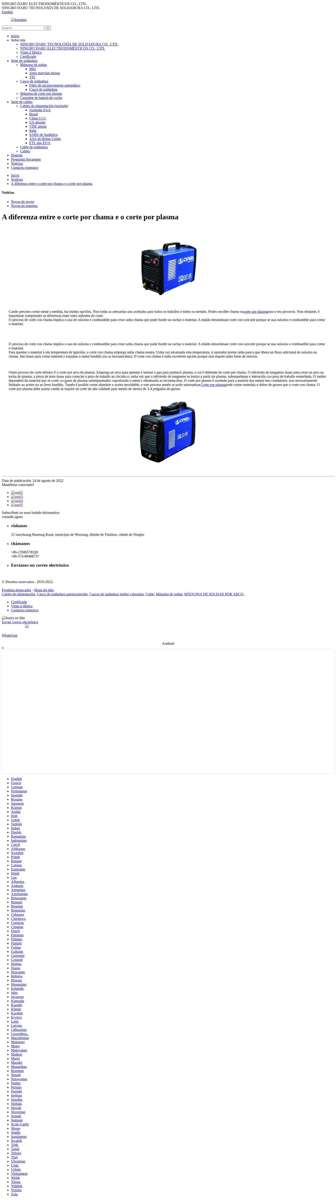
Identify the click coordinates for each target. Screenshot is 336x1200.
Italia (32, 131)
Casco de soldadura (34, 81)
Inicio (15, 36)
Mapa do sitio (44, 590)
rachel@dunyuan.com (27, 574)
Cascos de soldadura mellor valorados (116, 594)
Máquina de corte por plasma (41, 94)
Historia (16, 155)
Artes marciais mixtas (44, 73)
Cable (150, 594)
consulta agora (12, 517)
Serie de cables (21, 102)
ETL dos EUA (40, 143)
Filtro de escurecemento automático (54, 85)
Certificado (28, 56)
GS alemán (37, 122)
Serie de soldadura (24, 61)
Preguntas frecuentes (26, 159)
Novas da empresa (24, 206)
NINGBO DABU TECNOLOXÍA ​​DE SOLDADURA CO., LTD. (69, 44)
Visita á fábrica (31, 52)
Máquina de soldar (33, 65)
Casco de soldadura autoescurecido (62, 594)
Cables (25, 151)
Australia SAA (40, 110)
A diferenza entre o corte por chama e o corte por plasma (51, 184)
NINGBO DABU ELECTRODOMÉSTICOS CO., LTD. (62, 48)
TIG (32, 77)
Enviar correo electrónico (20, 622)
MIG (32, 69)
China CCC (37, 118)
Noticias (17, 163)
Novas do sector (22, 202)
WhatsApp (9, 635)
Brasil (33, 114)
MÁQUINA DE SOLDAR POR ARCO (213, 594)
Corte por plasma (213, 385)
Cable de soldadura (34, 147)
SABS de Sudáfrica (43, 135)
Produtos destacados (16, 590)
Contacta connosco (24, 168)
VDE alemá (37, 126)
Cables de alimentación (18, 594)
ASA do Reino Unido (45, 139)
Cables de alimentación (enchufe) (44, 106)
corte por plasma (255, 311)
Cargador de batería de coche (41, 98)
